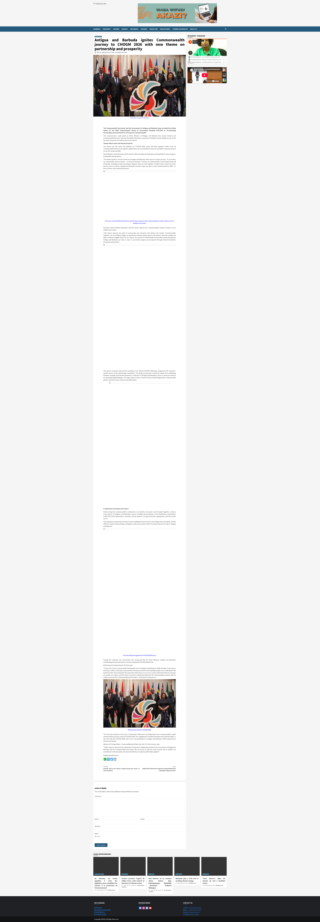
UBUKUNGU (107, 29)
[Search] (226, 28)
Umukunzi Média (191, 64)
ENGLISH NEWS (165, 29)
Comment (98, 796)
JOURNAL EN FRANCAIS (180, 29)
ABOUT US (193, 29)
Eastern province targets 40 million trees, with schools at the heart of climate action (133, 880)
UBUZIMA (116, 29)
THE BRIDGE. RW (121, 52)
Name (97, 819)
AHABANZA (96, 29)
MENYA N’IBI (154, 29)
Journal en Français (99, 874)
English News (98, 36)
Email (142, 819)
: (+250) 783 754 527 (192, 910)
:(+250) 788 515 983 (192, 908)
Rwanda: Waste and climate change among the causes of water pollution (121, 768)
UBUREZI (125, 29)
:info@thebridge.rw (191, 912)
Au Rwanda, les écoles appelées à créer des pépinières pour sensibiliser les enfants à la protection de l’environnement (106, 883)
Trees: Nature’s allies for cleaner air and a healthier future (214, 880)
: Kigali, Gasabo (191, 914)
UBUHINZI (144, 29)
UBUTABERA (134, 29)
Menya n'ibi (151, 874)
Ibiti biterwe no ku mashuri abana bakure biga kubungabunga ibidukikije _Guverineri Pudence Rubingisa (160, 883)
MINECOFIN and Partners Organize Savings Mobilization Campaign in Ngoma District (159, 768)
